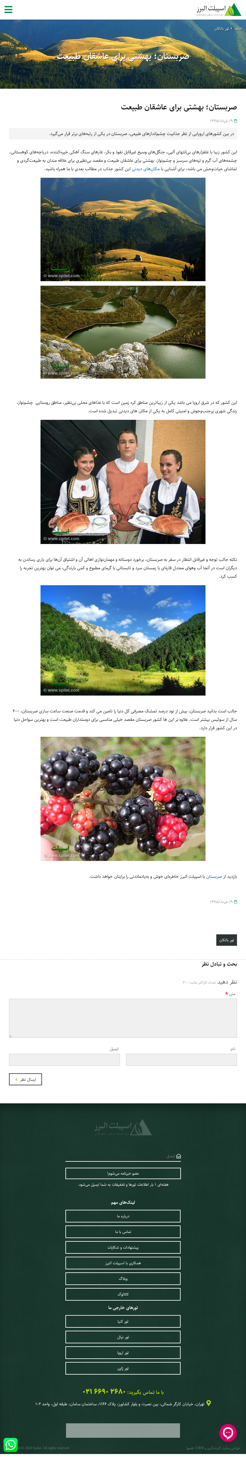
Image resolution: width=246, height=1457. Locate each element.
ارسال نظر (27, 1079)
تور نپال (123, 1337)
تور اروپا (123, 1353)
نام (233, 1049)
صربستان (214, 876)
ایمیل (114, 1049)
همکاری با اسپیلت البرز (123, 1263)
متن (232, 994)
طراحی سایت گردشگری (223, 1448)
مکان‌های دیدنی (146, 168)
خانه (238, 29)
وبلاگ (123, 1279)
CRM (200, 1448)
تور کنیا (123, 1321)
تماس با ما (123, 1232)
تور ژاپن (123, 1368)
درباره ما (123, 1216)
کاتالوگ (123, 1294)
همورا (190, 1448)
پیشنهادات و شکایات (123, 1247)
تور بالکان (221, 29)
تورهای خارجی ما (123, 1307)
